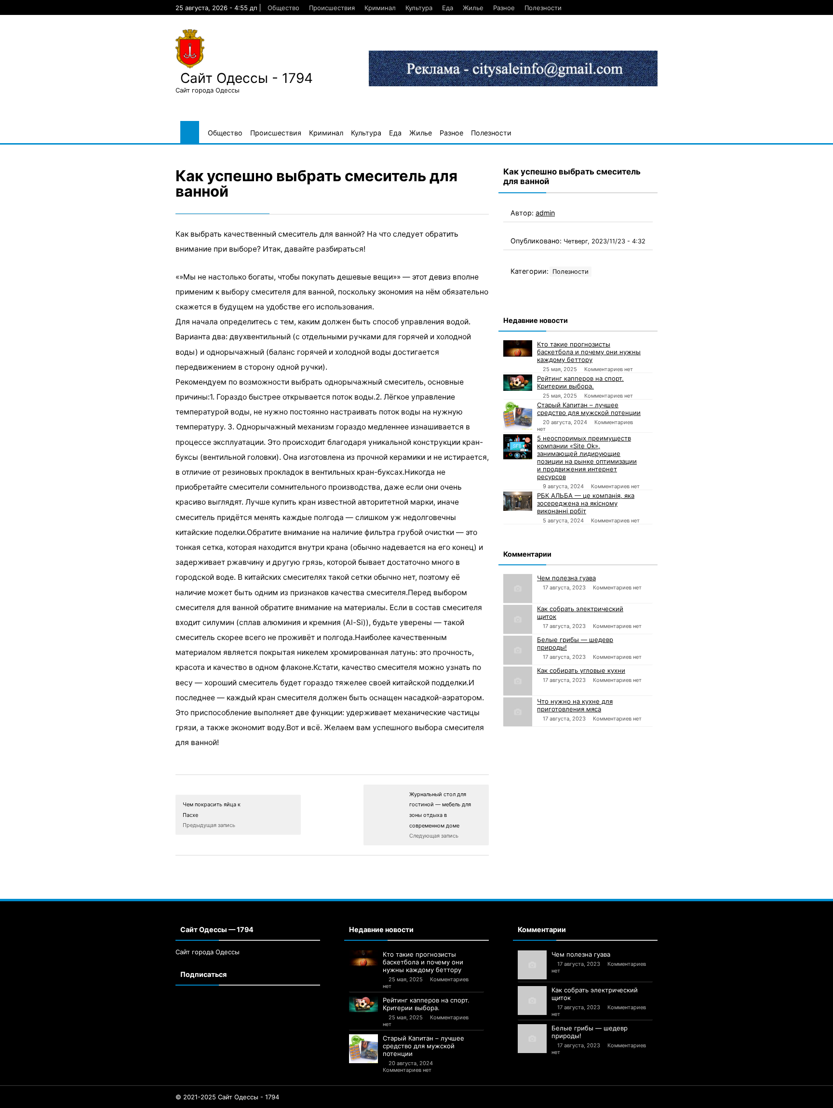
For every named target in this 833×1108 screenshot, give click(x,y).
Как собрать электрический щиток (580, 612)
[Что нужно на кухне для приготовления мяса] (517, 711)
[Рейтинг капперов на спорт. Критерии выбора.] (517, 382)
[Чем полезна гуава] (517, 588)
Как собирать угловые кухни (581, 670)
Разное (504, 8)
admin (545, 213)
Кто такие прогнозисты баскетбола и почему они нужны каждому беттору (589, 351)
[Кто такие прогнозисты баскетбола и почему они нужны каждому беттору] (517, 348)
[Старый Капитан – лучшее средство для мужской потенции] (517, 415)
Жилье (473, 8)
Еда (447, 8)
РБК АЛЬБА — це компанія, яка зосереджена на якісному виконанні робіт (585, 503)
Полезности (543, 8)
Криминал (380, 8)
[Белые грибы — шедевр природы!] (517, 650)
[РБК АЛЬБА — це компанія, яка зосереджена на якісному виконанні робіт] (517, 501)
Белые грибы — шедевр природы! (575, 643)
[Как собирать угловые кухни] (517, 681)
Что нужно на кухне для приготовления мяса (575, 705)
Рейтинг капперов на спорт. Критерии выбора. (580, 382)
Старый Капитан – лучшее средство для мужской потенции (589, 408)
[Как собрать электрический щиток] (517, 619)
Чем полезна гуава (566, 578)
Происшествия (332, 8)
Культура (418, 8)
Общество (283, 8)
